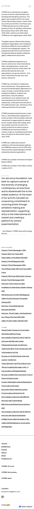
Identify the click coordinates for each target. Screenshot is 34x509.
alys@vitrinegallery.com (10, 491)
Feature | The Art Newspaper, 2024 (13, 250)
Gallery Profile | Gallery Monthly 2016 (14, 321)
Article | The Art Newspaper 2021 (12, 280)
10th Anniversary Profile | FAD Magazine (15, 295)
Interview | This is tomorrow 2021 (13, 284)
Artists (4, 444)
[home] (5, 6)
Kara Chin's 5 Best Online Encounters (14, 390)
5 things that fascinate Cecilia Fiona (14, 345)
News (3, 456)
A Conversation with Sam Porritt (12, 393)
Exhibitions (5, 447)
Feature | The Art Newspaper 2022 (13, 265)
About (4, 453)
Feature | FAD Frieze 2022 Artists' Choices (16, 276)
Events (4, 450)
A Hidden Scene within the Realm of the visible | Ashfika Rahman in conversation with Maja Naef (15, 423)
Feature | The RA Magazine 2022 (12, 261)
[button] (29, 6)
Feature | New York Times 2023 (12, 254)
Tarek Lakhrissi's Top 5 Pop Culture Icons (16, 364)
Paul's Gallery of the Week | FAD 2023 (14, 258)
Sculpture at (6, 459)
